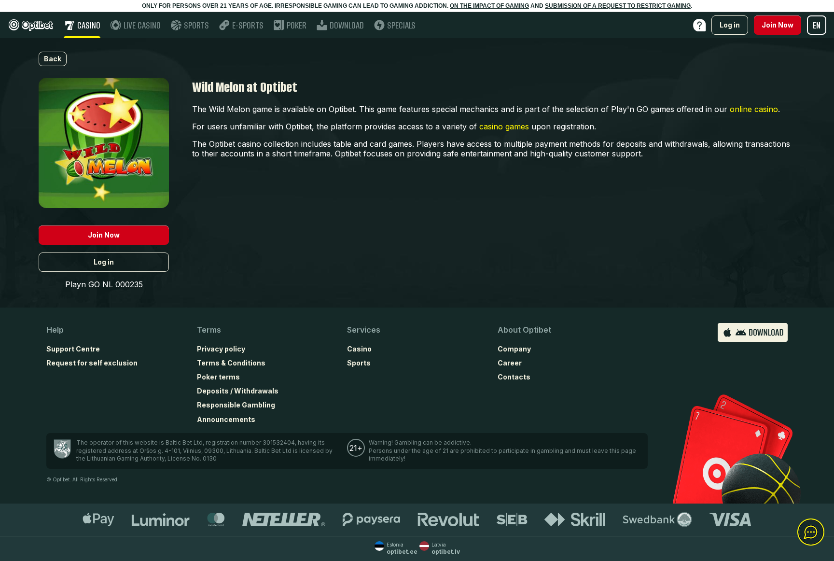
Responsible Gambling (236, 405)
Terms (209, 330)
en (816, 25)
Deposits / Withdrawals (237, 391)
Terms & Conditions (231, 363)
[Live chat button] (810, 533)
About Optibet (524, 330)
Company (514, 349)
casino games (504, 126)
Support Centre (73, 349)
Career (510, 363)
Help (55, 330)
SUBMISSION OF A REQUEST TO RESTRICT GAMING (618, 5)
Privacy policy (221, 349)
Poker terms (218, 377)
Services (363, 330)
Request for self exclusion (92, 363)
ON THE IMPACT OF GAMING (489, 5)
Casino (359, 349)
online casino (754, 109)
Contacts (514, 377)
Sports (359, 363)
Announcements (226, 419)
